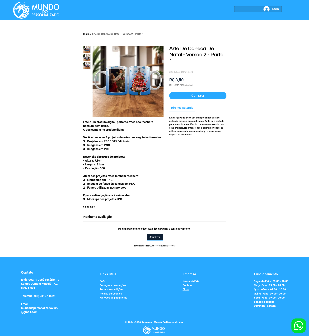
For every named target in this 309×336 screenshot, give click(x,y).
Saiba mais (89, 206)
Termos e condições (111, 289)
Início (86, 34)
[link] (182, 107)
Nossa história (191, 281)
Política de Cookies (111, 293)
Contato (187, 285)
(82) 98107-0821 (45, 296)
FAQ (102, 281)
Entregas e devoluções (113, 285)
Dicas (186, 289)
